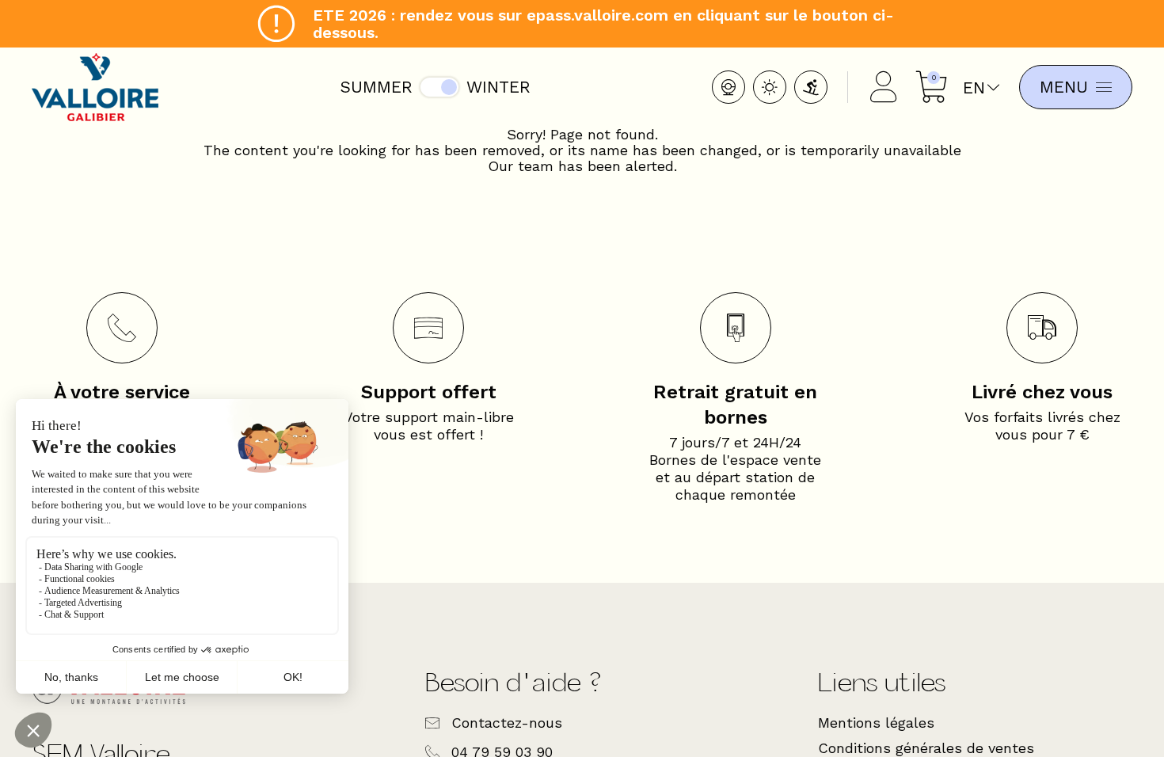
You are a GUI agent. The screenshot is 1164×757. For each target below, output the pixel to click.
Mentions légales (876, 722)
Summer (376, 87)
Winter (498, 87)
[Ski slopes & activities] (810, 87)
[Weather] (769, 87)
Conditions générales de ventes (926, 748)
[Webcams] (728, 87)
